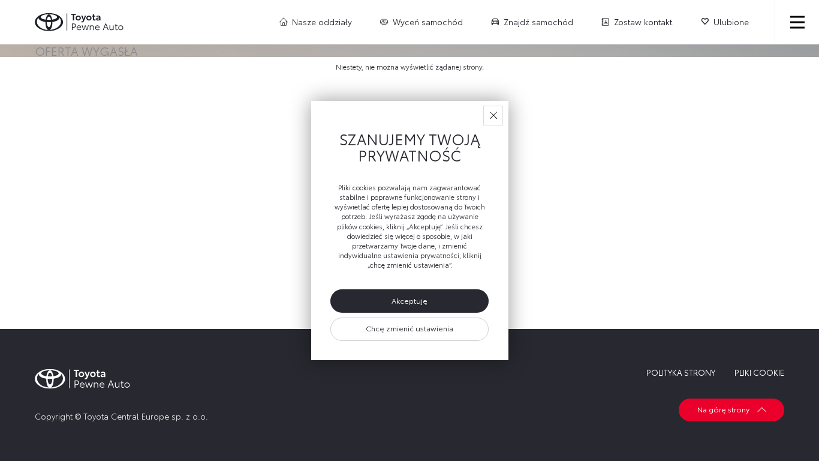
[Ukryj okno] (493, 115)
